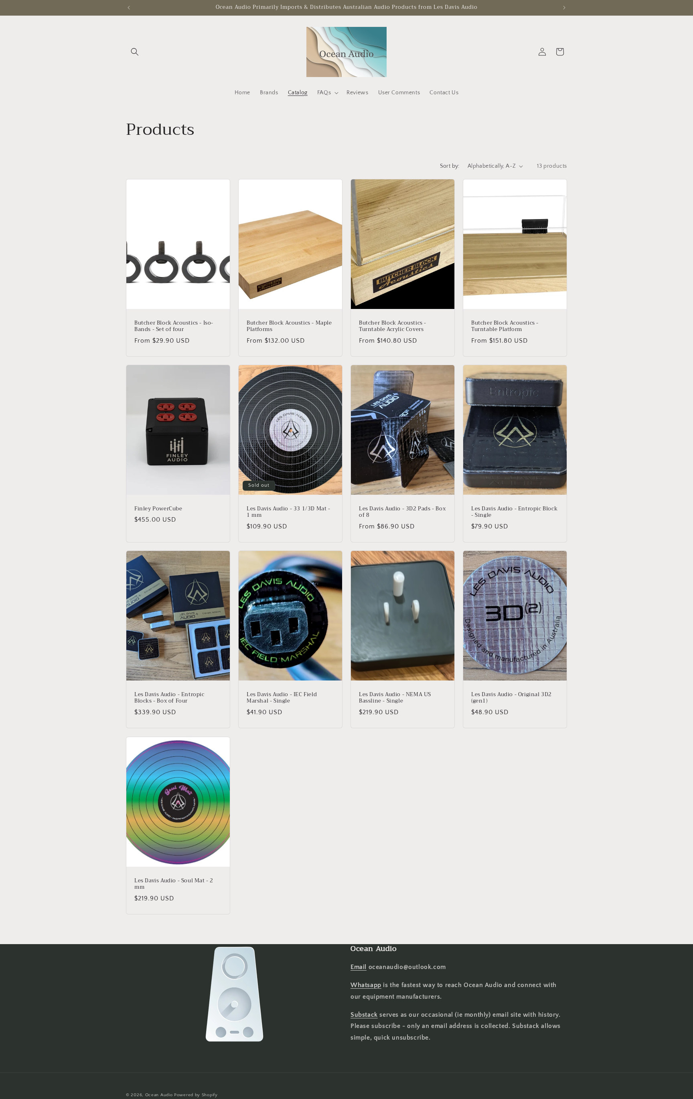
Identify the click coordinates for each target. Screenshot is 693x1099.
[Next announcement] (564, 7)
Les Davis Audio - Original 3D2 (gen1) (511, 698)
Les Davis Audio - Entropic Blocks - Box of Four (169, 698)
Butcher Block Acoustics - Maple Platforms (289, 326)
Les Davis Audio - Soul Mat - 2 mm (173, 884)
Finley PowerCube (158, 508)
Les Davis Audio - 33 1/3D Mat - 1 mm (288, 512)
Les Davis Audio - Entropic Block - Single (514, 512)
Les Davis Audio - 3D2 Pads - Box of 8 (402, 512)
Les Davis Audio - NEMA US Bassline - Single (395, 698)
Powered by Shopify (196, 1095)
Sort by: (450, 166)
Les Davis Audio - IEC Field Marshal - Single (282, 698)
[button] (135, 52)
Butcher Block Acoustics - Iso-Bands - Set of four (173, 326)
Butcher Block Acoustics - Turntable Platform (505, 326)
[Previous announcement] (129, 7)
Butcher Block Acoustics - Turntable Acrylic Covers (392, 326)
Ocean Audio (159, 1095)
